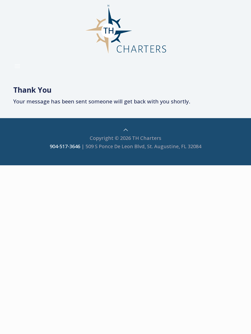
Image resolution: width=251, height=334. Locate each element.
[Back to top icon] (125, 129)
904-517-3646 (65, 146)
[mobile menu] (17, 66)
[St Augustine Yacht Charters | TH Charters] (125, 29)
